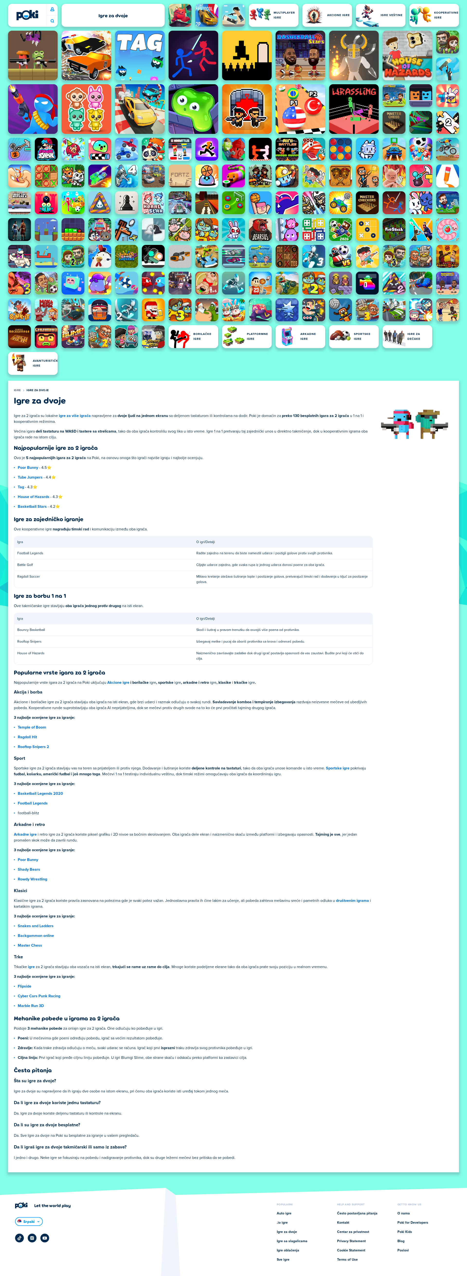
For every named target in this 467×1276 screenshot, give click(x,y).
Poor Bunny (28, 468)
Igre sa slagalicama (292, 1241)
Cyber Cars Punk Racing (39, 996)
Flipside (24, 986)
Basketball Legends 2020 (40, 793)
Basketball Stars (32, 507)
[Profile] (52, 9)
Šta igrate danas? (52, 21)
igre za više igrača (75, 416)
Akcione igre (118, 682)
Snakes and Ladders (36, 926)
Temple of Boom (32, 727)
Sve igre (283, 1259)
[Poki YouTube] (44, 1238)
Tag (21, 487)
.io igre (282, 1222)
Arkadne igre (25, 834)
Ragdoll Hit (27, 737)
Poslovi (403, 1250)
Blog (400, 1241)
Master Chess (30, 945)
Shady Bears (29, 869)
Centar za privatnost (353, 1232)
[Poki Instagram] (32, 1238)
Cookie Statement (351, 1250)
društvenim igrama (352, 901)
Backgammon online (36, 936)
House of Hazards (33, 497)
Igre (17, 390)
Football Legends (33, 803)
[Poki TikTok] (19, 1238)
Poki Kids (404, 1232)
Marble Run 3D (31, 1006)
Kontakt (343, 1222)
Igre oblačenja (288, 1250)
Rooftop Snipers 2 (33, 747)
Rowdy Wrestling (32, 879)
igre (31, 967)
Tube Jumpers (30, 477)
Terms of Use (347, 1259)
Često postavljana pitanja (357, 1213)
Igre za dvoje (38, 390)
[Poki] (27, 15)
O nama (403, 1213)
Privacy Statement (351, 1241)
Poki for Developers (412, 1222)
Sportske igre (338, 768)
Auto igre (284, 1213)
